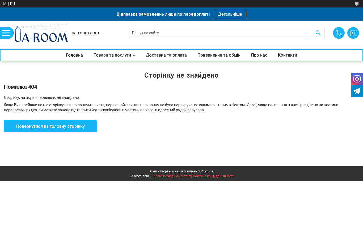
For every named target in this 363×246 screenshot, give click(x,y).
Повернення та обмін (218, 55)
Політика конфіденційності (213, 176)
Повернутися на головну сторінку (50, 126)
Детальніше (230, 14)
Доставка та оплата (166, 55)
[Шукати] (318, 33)
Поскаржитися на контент (171, 176)
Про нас (259, 55)
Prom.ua (207, 171)
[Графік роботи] (353, 33)
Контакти (287, 55)
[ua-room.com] (41, 33)
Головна (74, 55)
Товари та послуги (112, 55)
